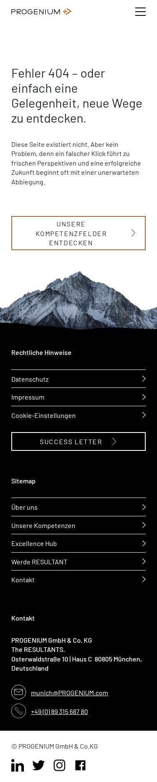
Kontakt (23, 579)
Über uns (24, 507)
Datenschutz (30, 379)
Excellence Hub (34, 543)
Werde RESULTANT (39, 561)
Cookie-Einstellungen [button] (43, 415)
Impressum (27, 396)
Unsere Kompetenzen (43, 525)
